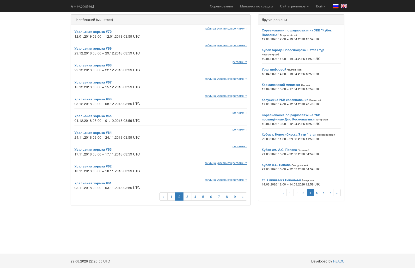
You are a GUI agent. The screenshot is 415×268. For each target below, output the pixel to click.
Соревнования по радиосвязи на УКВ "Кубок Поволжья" (297, 32)
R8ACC (338, 261)
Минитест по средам (256, 6)
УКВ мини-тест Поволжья (281, 180)
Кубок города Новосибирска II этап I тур (293, 50)
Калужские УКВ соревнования (285, 99)
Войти (320, 6)
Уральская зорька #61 (93, 182)
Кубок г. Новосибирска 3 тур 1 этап (289, 134)
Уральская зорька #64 (93, 132)
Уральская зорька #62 (93, 166)
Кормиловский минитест (281, 84)
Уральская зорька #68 (93, 65)
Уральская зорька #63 (93, 149)
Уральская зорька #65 (93, 115)
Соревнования (221, 6)
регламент (239, 28)
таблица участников (218, 28)
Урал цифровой (274, 69)
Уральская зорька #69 (93, 48)
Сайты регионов (293, 6)
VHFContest (82, 6)
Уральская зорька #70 (93, 31)
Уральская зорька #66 (93, 98)
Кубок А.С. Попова (276, 164)
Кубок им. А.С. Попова (279, 149)
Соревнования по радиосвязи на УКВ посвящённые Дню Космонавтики (291, 117)
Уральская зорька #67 (93, 82)
